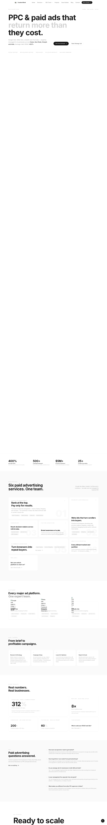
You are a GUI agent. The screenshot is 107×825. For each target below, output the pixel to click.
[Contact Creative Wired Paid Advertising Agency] (102, 820)
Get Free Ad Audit (60, 43)
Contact (77, 2)
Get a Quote (86, 2)
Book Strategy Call (77, 43)
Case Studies (65, 2)
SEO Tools (48, 2)
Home (33, 2)
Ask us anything (12, 765)
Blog (72, 2)
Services (39, 2)
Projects (57, 2)
